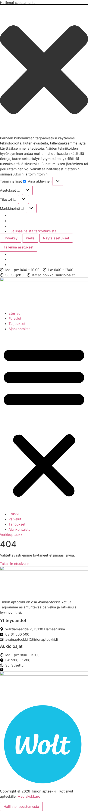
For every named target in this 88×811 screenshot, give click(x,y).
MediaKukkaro (29, 796)
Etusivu (14, 313)
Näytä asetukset (56, 238)
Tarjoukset (17, 323)
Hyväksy (11, 238)
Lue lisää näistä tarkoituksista (32, 231)
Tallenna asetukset (19, 247)
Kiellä (30, 238)
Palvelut (15, 318)
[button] (44, 70)
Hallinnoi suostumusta (21, 806)
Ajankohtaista (20, 329)
